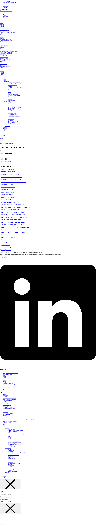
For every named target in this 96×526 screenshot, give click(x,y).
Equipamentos (5, 16)
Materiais (4, 15)
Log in (2, 501)
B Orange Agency (32, 419)
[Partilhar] (3, 524)
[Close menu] (10, 484)
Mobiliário (5, 17)
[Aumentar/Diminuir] (0, 524)
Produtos (2, 140)
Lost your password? (8, 501)
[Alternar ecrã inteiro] (1, 524)
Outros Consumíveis (15, 163)
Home (4, 14)
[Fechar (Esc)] (4, 524)
